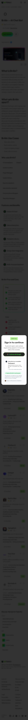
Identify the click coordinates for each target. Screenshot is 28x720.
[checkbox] (6, 361)
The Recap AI (11, 363)
